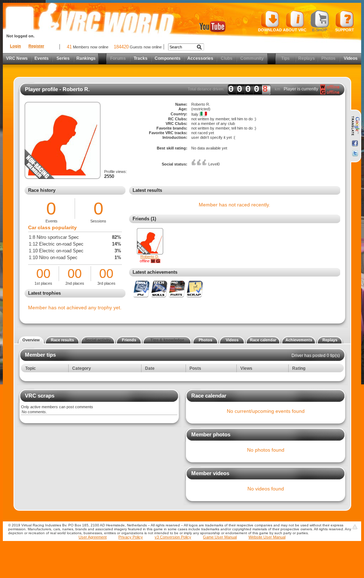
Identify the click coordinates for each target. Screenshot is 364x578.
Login (15, 46)
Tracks (141, 58)
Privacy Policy (130, 537)
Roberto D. (149, 256)
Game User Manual (220, 537)
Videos (351, 58)
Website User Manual (266, 537)
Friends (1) (144, 218)
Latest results (147, 190)
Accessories (200, 58)
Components (168, 58)
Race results (62, 340)
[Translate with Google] (354, 126)
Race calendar (263, 340)
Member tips (40, 355)
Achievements (298, 340)
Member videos (210, 473)
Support (344, 30)
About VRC (294, 30)
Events (41, 58)
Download (270, 30)
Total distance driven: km (234, 89)
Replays (329, 340)
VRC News (17, 58)
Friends (129, 340)
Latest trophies (44, 293)
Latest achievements (155, 272)
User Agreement (93, 537)
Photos (205, 340)
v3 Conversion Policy (173, 537)
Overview (31, 340)
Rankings (86, 58)
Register (36, 46)
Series (63, 58)
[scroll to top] (355, 527)
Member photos (210, 434)
